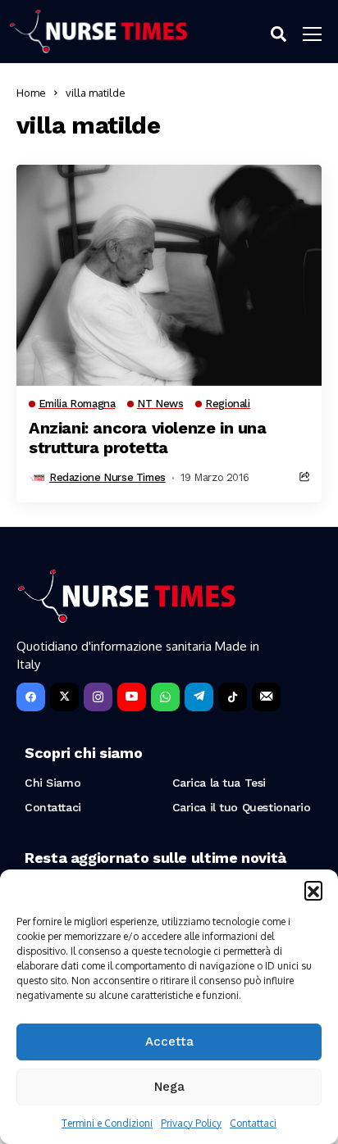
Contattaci (253, 1123)
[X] (64, 697)
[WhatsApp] (165, 697)
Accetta (169, 1041)
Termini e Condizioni (107, 1123)
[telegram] (199, 697)
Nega (169, 1086)
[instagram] (98, 697)
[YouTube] (131, 697)
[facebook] (30, 697)
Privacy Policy (191, 1123)
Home (31, 92)
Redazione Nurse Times (107, 477)
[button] (313, 890)
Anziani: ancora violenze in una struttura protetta (148, 437)
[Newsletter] (266, 697)
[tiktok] (232, 697)
